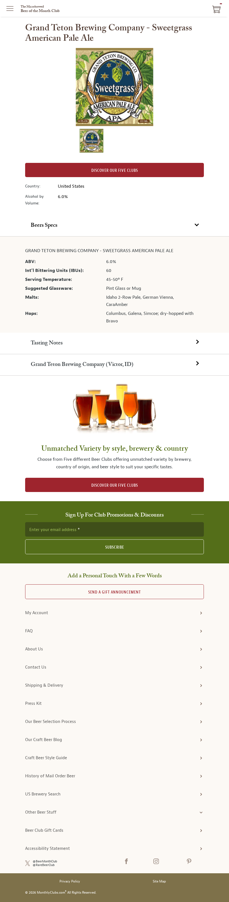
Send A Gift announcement (114, 592)
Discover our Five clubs (114, 170)
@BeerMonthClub (45, 861)
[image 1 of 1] (91, 141)
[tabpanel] (114, 285)
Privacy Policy (69, 881)
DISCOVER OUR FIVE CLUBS (114, 485)
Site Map (159, 881)
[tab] (114, 226)
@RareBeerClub (44, 865)
